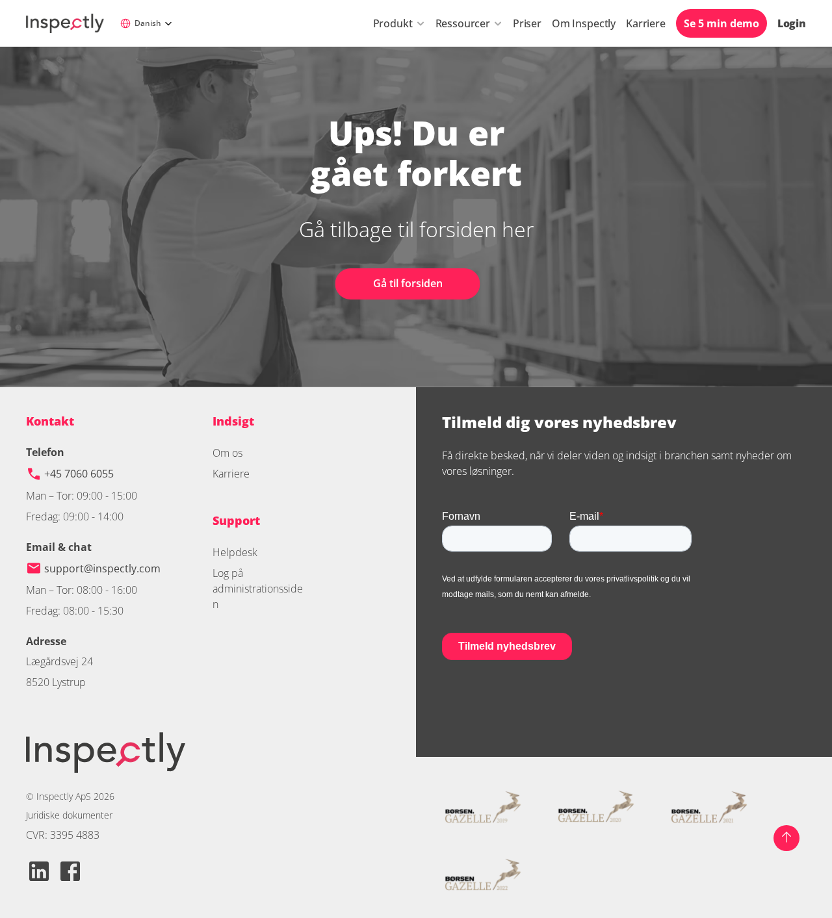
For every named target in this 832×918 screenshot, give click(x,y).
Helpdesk (235, 552)
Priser (527, 23)
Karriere (646, 23)
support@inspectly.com (102, 568)
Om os (227, 453)
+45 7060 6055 (80, 473)
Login (791, 23)
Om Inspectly (584, 23)
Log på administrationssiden (258, 588)
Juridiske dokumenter (69, 815)
